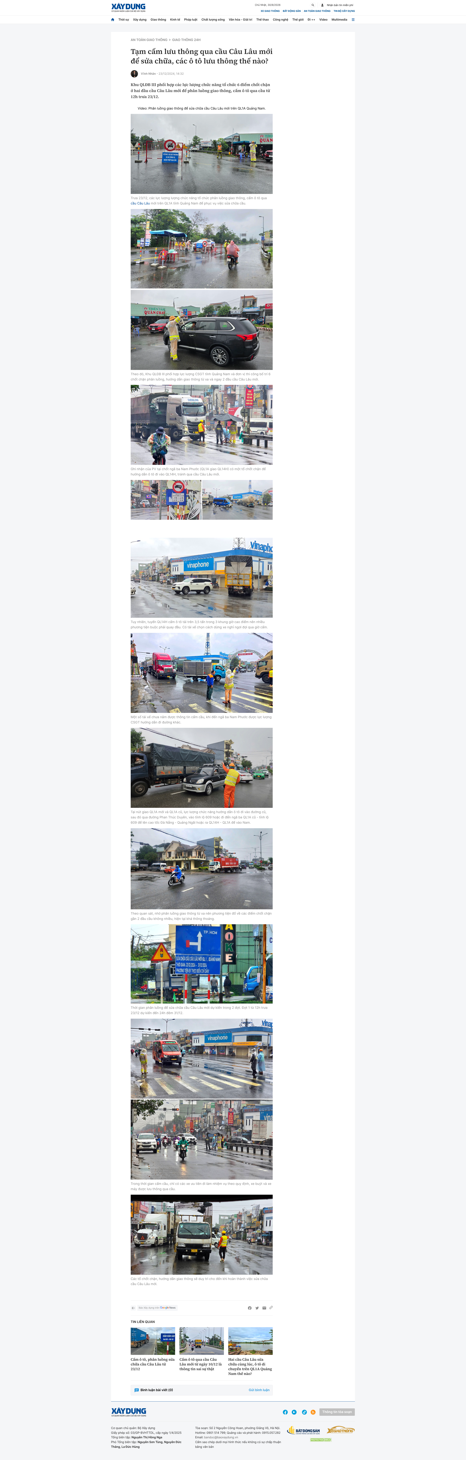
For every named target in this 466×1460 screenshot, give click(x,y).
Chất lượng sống (213, 19)
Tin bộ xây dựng (344, 11)
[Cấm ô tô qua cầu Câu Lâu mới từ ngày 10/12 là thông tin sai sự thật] (201, 1341)
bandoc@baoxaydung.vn (221, 1437)
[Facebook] (250, 1308)
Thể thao (262, 19)
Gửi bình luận (259, 1390)
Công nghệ (280, 19)
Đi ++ (311, 19)
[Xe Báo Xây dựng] (341, 1429)
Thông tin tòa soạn (337, 1412)
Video (323, 19)
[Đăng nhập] (322, 5)
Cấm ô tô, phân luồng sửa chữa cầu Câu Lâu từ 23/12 (153, 1364)
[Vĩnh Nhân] (134, 73)
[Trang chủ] (112, 19)
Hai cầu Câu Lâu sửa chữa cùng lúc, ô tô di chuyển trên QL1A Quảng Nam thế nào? (250, 1366)
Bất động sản (292, 11)
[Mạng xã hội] (304, 1412)
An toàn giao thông (317, 11)
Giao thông (158, 19)
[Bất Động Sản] (303, 1430)
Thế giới (298, 19)
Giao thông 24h (186, 40)
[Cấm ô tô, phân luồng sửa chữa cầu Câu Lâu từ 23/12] (153, 1341)
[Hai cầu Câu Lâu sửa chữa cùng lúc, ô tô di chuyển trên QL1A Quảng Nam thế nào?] (250, 1341)
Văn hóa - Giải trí (240, 19)
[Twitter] (257, 1308)
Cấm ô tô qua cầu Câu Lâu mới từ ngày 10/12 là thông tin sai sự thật (200, 1364)
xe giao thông (270, 11)
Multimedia (339, 19)
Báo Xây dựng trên (149, 1307)
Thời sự (123, 19)
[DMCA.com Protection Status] (321, 1440)
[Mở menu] (353, 20)
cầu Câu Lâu (140, 203)
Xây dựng (140, 19)
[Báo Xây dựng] (128, 7)
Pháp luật (190, 19)
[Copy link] (271, 1308)
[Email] (264, 1308)
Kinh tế (175, 19)
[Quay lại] (133, 1308)
